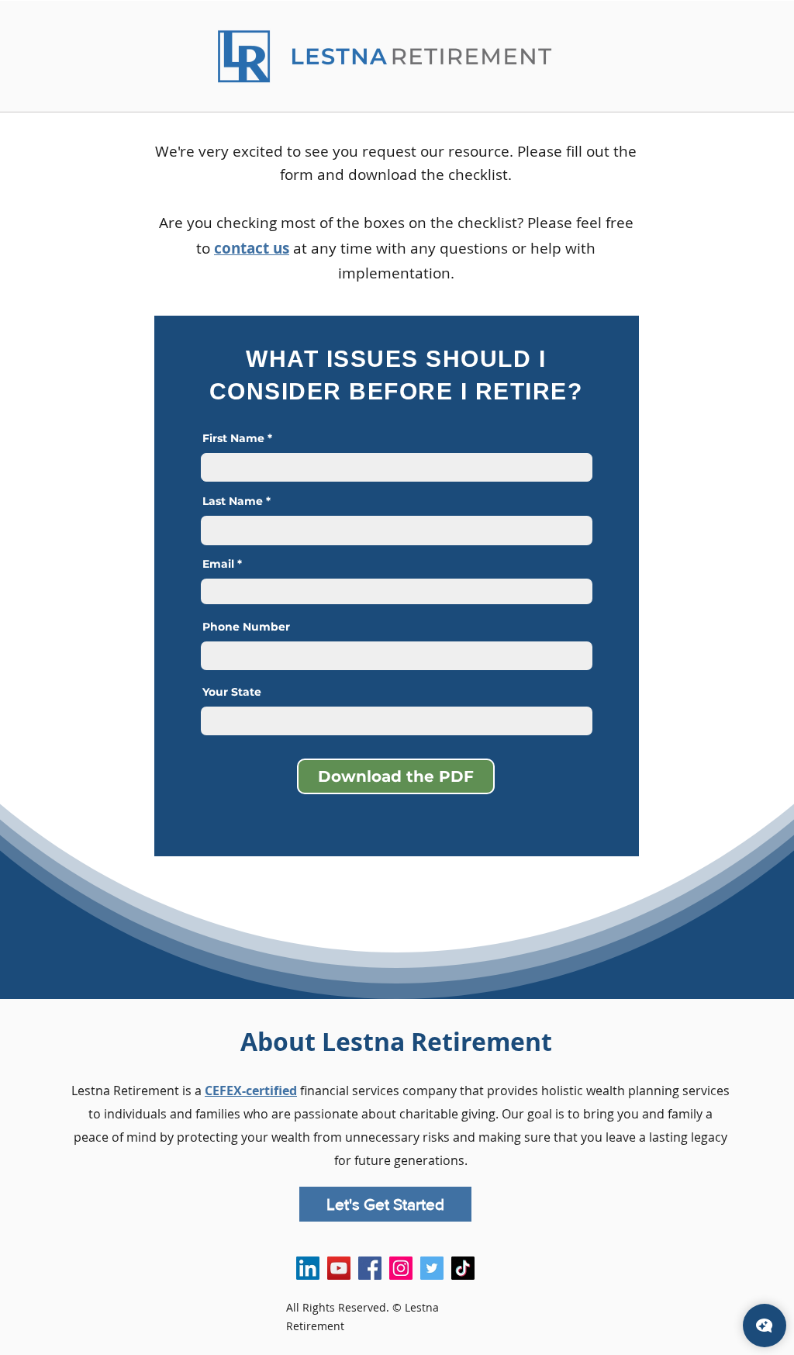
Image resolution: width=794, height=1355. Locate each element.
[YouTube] (338, 1268)
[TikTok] (463, 1268)
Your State (231, 691)
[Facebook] (369, 1268)
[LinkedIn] (307, 1268)
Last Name (232, 501)
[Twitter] (432, 1268)
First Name (233, 438)
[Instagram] (401, 1268)
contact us (251, 248)
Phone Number (246, 626)
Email (218, 563)
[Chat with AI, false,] (764, 1325)
